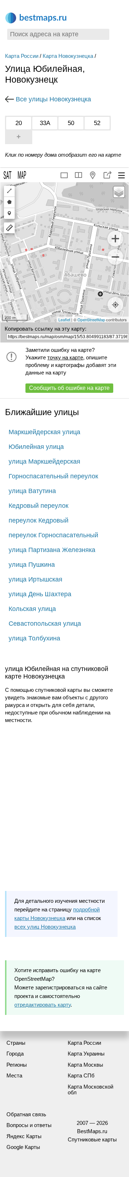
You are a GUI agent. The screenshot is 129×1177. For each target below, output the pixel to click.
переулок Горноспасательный (53, 535)
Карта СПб (81, 1075)
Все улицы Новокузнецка (53, 99)
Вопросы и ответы (29, 1125)
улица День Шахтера (40, 594)
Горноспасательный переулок (53, 476)
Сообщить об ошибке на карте (69, 388)
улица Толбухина (34, 638)
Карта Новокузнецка (68, 56)
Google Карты (23, 1147)
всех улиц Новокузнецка (45, 927)
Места (14, 1075)
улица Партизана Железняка (52, 549)
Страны (15, 1043)
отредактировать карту (42, 1005)
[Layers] (119, 192)
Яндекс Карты (24, 1136)
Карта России (21, 56)
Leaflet (64, 319)
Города (15, 1053)
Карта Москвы (85, 1065)
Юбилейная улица (36, 446)
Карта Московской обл (90, 1090)
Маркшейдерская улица (44, 432)
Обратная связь (26, 1114)
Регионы (16, 1065)
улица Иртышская (35, 579)
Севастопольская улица (45, 623)
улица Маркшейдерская (44, 461)
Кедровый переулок (38, 505)
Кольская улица (32, 608)
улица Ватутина (32, 491)
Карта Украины (86, 1053)
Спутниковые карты (92, 1139)
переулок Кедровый (38, 520)
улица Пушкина (32, 564)
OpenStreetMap (91, 319)
